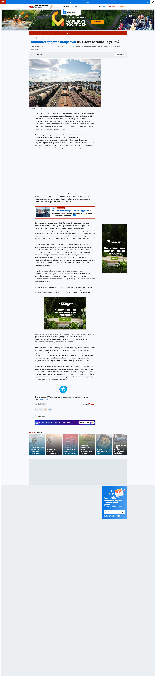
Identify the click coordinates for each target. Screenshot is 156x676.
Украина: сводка (65, 33)
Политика (36, 2)
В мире (63, 2)
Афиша (113, 33)
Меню (3, 2)
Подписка (121, 6)
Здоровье (77, 2)
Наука (97, 2)
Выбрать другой (71, 12)
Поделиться (120, 54)
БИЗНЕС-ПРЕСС (41, 416)
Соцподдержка (88, 2)
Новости (40, 33)
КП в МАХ (73, 33)
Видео (17, 2)
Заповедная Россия (93, 33)
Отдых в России (82, 33)
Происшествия (123, 2)
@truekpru (44, 399)
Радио (104, 6)
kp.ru (92, 404)
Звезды (69, 2)
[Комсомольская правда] (38, 6)
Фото (11, 2)
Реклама (112, 6)
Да (64, 12)
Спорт (103, 2)
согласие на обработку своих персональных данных (112, 516)
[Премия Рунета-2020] (54, 7)
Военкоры (56, 33)
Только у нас (47, 33)
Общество (45, 2)
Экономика (55, 2)
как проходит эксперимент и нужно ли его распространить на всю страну (72, 213)
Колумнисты (111, 2)
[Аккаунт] (153, 2)
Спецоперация (26, 2)
